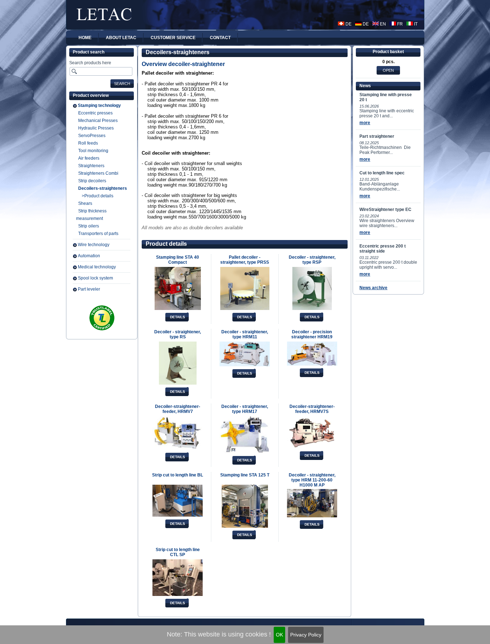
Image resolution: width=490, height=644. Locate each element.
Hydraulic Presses (96, 128)
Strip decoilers (92, 180)
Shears (85, 203)
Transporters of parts (98, 233)
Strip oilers (88, 226)
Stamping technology (99, 105)
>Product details (97, 195)
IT (415, 24)
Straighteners (91, 165)
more (364, 122)
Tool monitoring (93, 150)
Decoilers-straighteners (102, 188)
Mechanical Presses (98, 120)
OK (279, 635)
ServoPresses (91, 135)
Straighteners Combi (98, 173)
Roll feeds (88, 143)
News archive (373, 287)
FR (399, 24)
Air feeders (88, 158)
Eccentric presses (95, 113)
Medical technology (97, 266)
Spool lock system (95, 278)
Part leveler (89, 289)
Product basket (388, 51)
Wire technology (93, 244)
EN (382, 24)
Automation (89, 255)
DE (348, 24)
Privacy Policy (305, 635)
